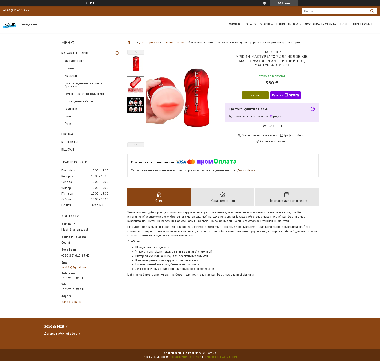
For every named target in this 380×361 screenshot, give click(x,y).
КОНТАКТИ (69, 142)
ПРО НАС (67, 134)
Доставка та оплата (320, 24)
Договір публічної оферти (62, 333)
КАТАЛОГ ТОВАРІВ (74, 53)
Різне (68, 116)
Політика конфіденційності (220, 356)
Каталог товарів (257, 24)
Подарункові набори (79, 101)
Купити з (277, 95)
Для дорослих (74, 61)
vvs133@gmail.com (74, 267)
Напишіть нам (287, 24)
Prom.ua (211, 352)
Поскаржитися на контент (185, 356)
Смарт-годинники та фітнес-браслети (83, 84)
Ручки (68, 124)
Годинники (71, 109)
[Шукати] (372, 11)
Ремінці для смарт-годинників (85, 94)
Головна (234, 24)
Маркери (71, 76)
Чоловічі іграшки (173, 42)
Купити (255, 95)
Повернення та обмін (356, 24)
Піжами (69, 68)
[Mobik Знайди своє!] (9, 24)
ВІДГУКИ (67, 149)
